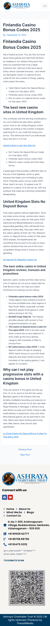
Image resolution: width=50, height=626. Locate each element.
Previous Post (25, 450)
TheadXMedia (25, 623)
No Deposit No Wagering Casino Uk (20, 259)
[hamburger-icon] (45, 6)
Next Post (25, 455)
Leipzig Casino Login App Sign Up (19, 145)
